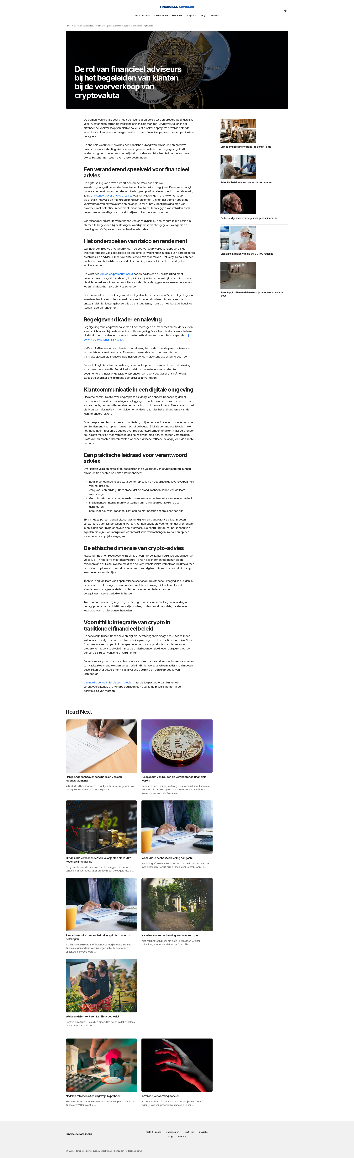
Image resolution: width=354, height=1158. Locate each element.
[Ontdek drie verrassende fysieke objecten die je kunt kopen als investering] (101, 827)
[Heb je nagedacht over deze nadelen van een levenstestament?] (101, 746)
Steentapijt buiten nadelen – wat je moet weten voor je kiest (251, 294)
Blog (170, 1136)
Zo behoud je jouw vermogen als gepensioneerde (248, 218)
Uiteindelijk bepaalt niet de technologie (107, 682)
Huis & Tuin (188, 1132)
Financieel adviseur (79, 1134)
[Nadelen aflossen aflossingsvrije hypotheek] (101, 1065)
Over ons (181, 1136)
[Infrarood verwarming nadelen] (177, 1065)
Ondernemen (172, 1132)
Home (68, 26)
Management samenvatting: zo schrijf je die (245, 146)
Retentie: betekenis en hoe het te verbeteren (246, 182)
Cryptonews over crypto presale (111, 195)
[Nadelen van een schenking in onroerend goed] (177, 904)
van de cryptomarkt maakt (116, 274)
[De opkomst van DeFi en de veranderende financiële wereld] (177, 746)
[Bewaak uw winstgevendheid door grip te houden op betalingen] (101, 904)
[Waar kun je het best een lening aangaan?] (177, 827)
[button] (285, 10)
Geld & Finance (153, 1132)
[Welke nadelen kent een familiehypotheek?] (101, 985)
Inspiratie (203, 1132)
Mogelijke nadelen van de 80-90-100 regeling (246, 253)
